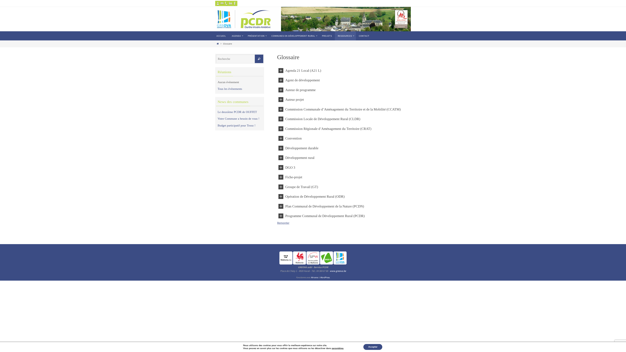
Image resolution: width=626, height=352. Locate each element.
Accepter (372, 346)
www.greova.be (338, 270)
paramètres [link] (337, 348)
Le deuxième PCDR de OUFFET (237, 112)
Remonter (283, 223)
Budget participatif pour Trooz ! (236, 125)
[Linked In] (230, 3)
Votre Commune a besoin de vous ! (238, 118)
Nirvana (314, 277)
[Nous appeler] (226, 3)
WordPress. (325, 277)
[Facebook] (234, 3)
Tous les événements (230, 88)
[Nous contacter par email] (222, 3)
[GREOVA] (217, 3)
